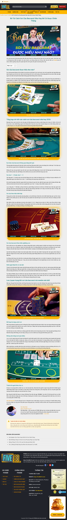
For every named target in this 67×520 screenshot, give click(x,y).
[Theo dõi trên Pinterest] (50, 465)
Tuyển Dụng (51, 12)
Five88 (9, 12)
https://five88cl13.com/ (26, 408)
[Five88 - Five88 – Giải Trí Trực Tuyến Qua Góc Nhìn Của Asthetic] (5, 6)
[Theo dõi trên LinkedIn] (52, 465)
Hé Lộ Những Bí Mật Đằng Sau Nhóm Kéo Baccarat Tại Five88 (23, 444)
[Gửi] (46, 7)
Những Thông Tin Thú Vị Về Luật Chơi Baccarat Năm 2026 (22, 442)
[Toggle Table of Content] (14, 66)
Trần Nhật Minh (38, 490)
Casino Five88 (7, 15)
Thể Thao (23, 12)
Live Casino (30, 12)
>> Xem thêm (46, 413)
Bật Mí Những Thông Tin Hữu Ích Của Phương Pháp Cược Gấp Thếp (24, 439)
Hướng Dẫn (15, 12)
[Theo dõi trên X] (48, 465)
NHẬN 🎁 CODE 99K (57, 514)
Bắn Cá (36, 12)
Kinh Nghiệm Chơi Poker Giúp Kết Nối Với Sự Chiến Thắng (22, 437)
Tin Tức (57, 12)
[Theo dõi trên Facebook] (45, 465)
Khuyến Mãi (43, 12)
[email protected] (36, 484)
